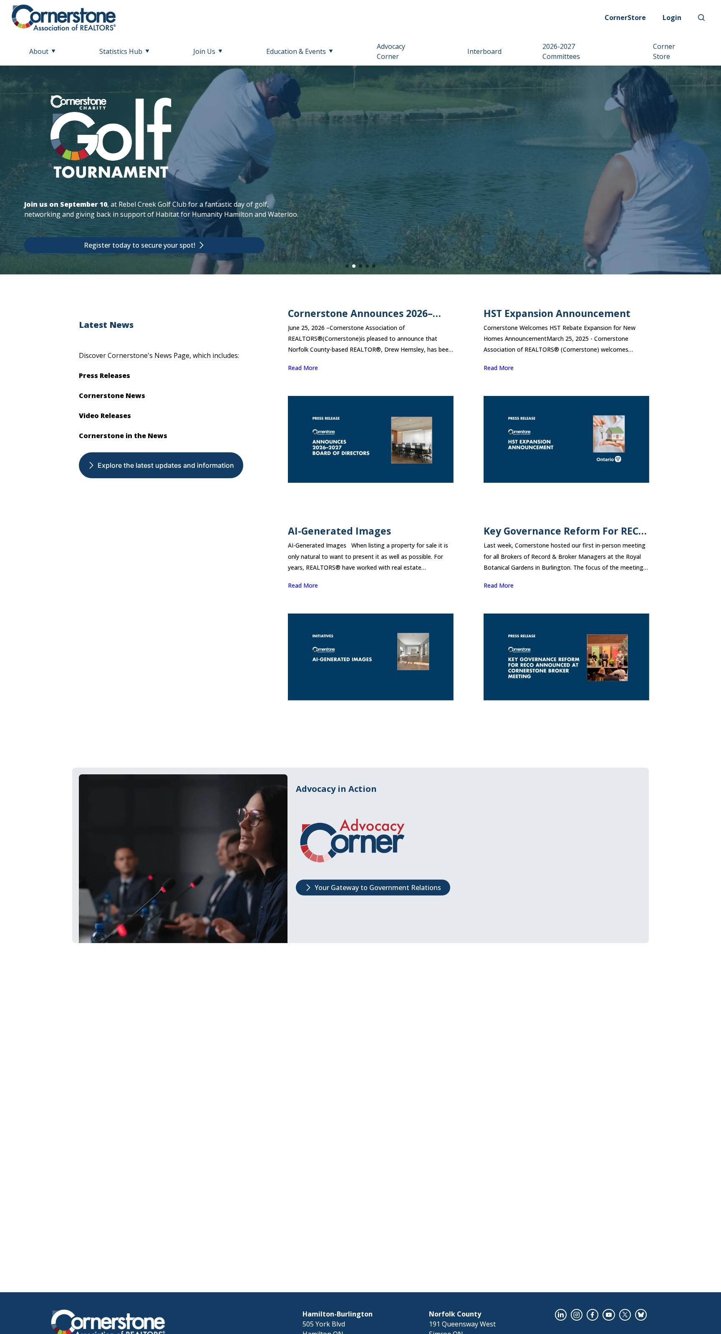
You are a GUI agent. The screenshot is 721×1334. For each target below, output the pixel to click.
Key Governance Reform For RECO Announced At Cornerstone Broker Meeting (565, 531)
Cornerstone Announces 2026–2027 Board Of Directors (360, 313)
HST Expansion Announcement (557, 313)
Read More (303, 368)
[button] (347, 266)
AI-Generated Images (339, 531)
